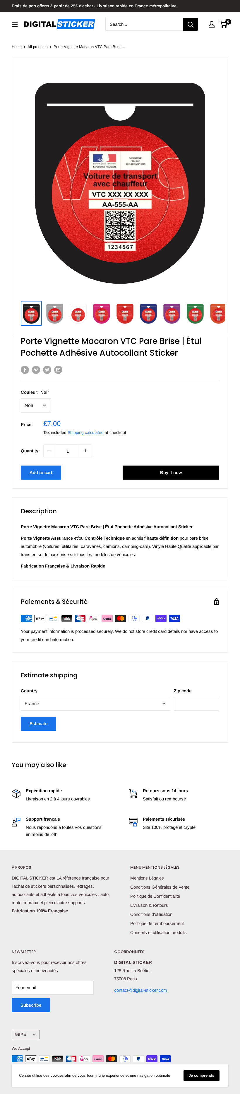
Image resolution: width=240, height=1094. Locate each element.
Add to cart (41, 472)
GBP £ (20, 1034)
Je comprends (201, 1075)
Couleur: (35, 392)
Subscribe (30, 1005)
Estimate (38, 723)
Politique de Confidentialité (155, 896)
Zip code (182, 690)
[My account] (212, 24)
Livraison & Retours (149, 905)
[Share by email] (58, 369)
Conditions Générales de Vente (159, 887)
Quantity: (30, 450)
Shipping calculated (86, 432)
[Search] (190, 24)
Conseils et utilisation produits (158, 932)
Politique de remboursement (157, 923)
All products (38, 47)
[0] (223, 24)
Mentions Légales (147, 877)
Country (29, 690)
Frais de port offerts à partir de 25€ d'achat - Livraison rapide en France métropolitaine (94, 6)
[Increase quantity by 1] (85, 451)
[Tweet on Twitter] (47, 369)
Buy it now (171, 472)
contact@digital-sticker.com (140, 990)
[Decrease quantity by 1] (50, 451)
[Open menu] (15, 24)
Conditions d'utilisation (151, 914)
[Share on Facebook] (25, 369)
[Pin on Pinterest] (36, 369)
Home (17, 47)
